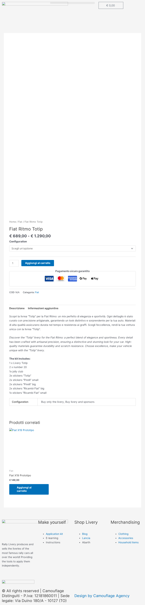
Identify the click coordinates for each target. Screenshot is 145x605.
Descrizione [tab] (17, 308)
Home (12, 221)
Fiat (20, 221)
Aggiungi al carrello (37, 262)
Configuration (18, 241)
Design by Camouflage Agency (102, 595)
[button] (72, 3)
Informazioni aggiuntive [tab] (43, 308)
